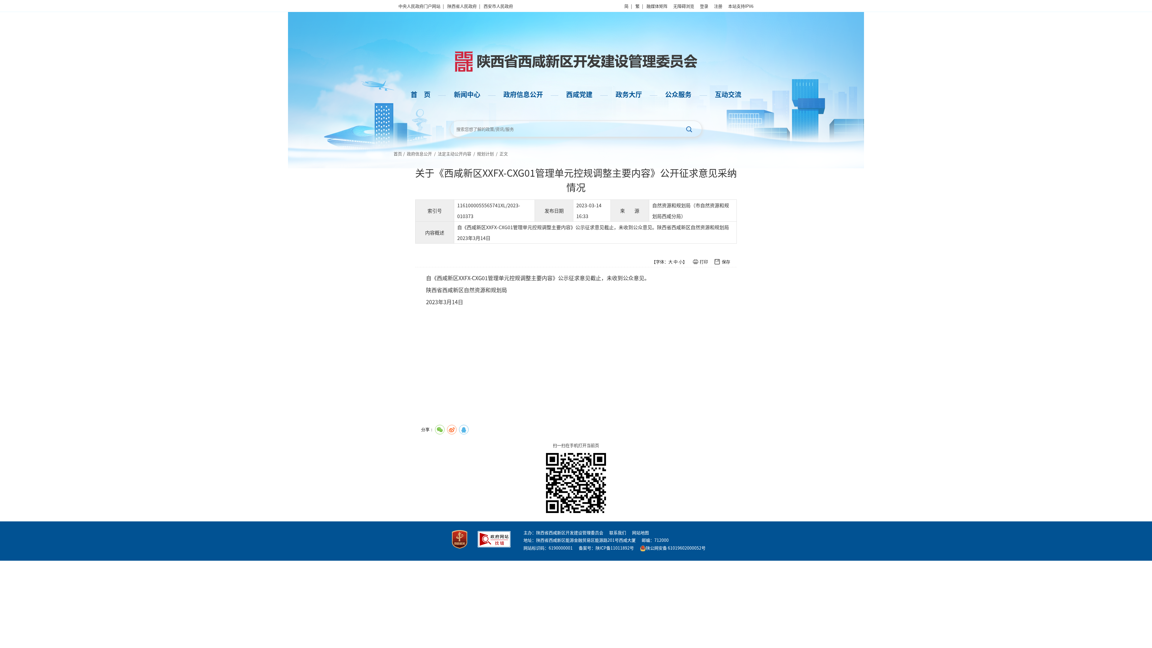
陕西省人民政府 (462, 6)
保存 (726, 262)
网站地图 (640, 533)
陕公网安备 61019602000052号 (676, 548)
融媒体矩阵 (657, 6)
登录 (704, 6)
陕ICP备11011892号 (615, 548)
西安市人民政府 (498, 6)
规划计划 (485, 154)
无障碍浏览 (683, 6)
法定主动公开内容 (454, 154)
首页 (398, 154)
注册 (718, 6)
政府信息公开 (419, 154)
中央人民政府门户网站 (419, 6)
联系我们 (617, 533)
